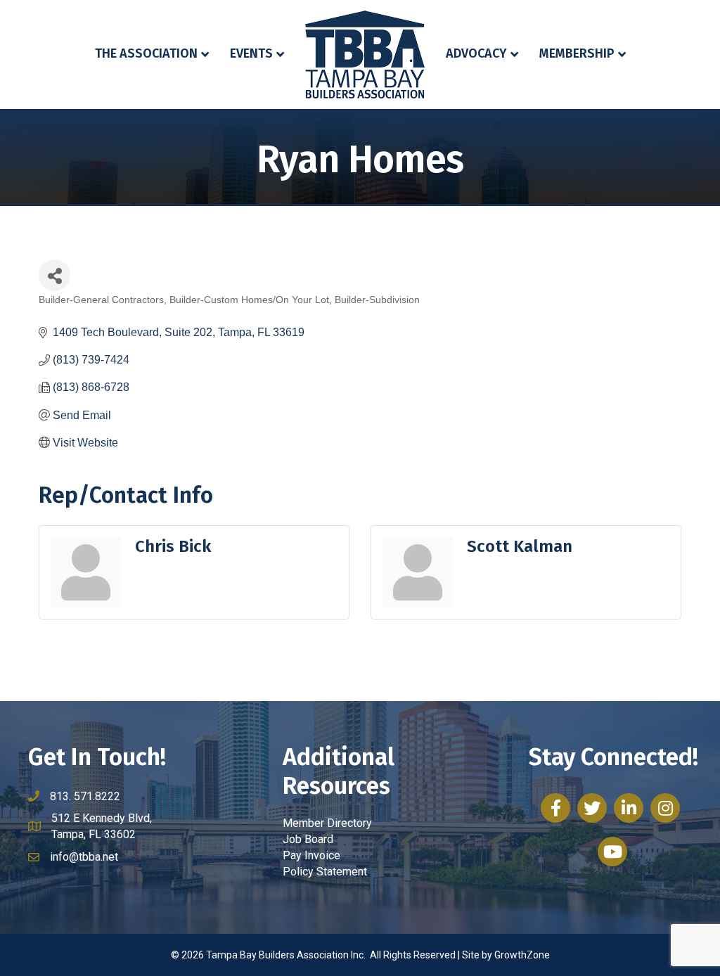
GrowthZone (522, 955)
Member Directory (327, 823)
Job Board (308, 839)
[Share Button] (54, 275)
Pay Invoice (311, 855)
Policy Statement (325, 871)
